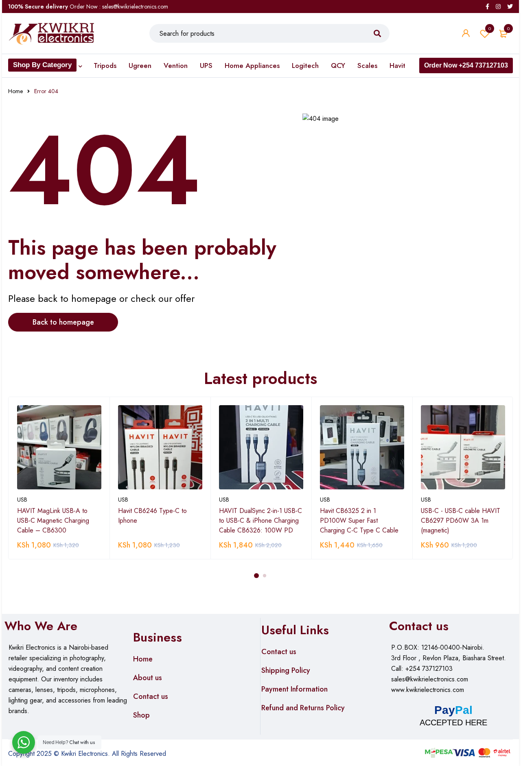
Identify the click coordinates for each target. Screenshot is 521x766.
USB (22, 499)
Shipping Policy (285, 670)
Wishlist (489, 28)
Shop (141, 715)
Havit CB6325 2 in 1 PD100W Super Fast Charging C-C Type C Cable (359, 520)
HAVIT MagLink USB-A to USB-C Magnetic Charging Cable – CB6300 (53, 520)
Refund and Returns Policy (303, 708)
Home (15, 91)
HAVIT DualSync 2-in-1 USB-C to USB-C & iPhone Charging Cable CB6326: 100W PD (260, 520)
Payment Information (294, 689)
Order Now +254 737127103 (466, 65)
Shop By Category (42, 65)
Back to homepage (63, 322)
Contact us (150, 696)
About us (147, 677)
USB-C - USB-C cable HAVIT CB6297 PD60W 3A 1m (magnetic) (460, 520)
